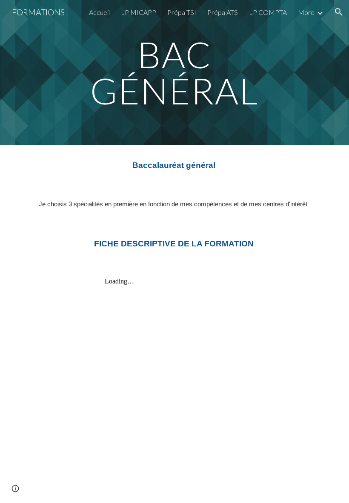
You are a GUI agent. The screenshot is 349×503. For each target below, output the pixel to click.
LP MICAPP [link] (138, 12)
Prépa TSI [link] (181, 12)
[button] (339, 12)
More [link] (306, 12)
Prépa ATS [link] (222, 12)
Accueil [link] (99, 12)
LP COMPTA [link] (268, 12)
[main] (175, 73)
